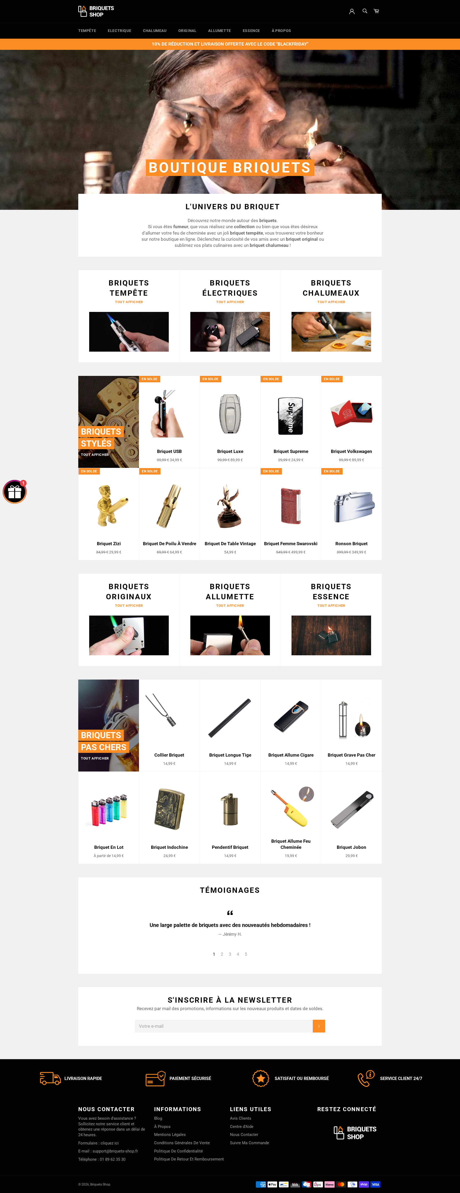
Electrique (119, 31)
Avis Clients (240, 1118)
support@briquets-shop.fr (115, 1151)
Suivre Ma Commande (249, 1142)
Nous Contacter (244, 1134)
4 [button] (238, 954)
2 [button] (222, 954)
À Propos (281, 31)
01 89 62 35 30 (112, 1159)
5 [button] (246, 954)
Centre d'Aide (241, 1126)
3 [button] (230, 954)
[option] (230, 130)
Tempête (87, 31)
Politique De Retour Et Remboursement (189, 1159)
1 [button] (214, 954)
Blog (158, 1118)
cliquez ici (110, 1143)
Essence (251, 31)
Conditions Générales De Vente (182, 1142)
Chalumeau (154, 31)
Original (187, 31)
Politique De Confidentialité (178, 1151)
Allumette (219, 31)
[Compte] (352, 11)
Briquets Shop (100, 1184)
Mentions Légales (170, 1134)
